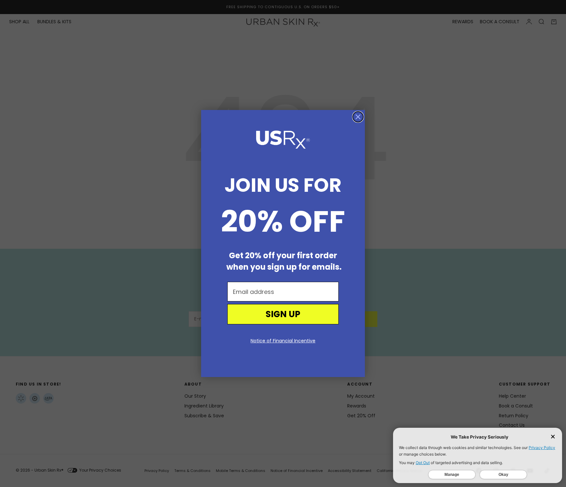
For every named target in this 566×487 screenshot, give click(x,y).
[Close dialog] (358, 117)
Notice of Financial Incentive (283, 340)
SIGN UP (283, 314)
